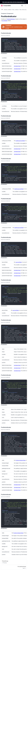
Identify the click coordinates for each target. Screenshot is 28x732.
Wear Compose (15, 9)
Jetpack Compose (7, 9)
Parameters (4, 53)
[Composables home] (6, 5)
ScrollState (4, 20)
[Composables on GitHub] (22, 5)
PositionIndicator (11, 19)
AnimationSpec (17, 66)
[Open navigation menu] (25, 5)
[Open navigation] (2, 9)
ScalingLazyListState (20, 140)
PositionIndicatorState (20, 460)
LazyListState (19, 262)
